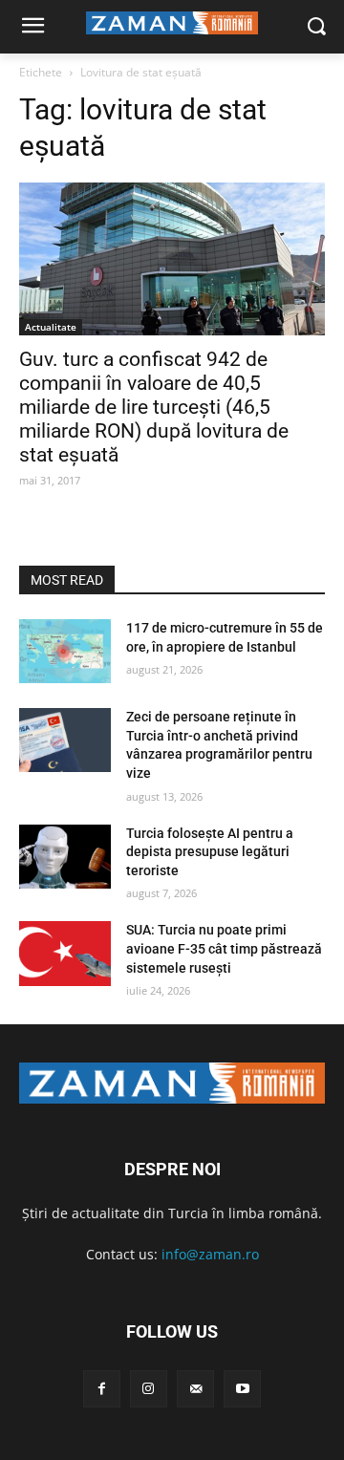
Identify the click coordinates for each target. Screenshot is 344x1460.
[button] (316, 27)
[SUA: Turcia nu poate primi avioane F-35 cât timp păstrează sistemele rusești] (65, 953)
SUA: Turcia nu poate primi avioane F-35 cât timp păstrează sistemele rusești (224, 948)
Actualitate (50, 326)
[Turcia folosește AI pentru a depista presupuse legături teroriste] (65, 857)
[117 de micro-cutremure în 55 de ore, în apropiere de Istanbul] (65, 651)
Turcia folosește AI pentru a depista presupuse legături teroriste (209, 852)
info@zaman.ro (210, 1254)
